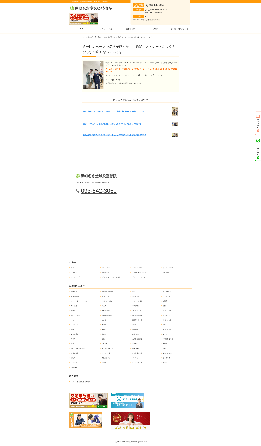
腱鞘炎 (104, 329)
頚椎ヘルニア (167, 320)
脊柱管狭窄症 (106, 358)
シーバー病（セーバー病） (79, 301)
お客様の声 (130, 29)
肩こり (134, 324)
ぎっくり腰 (166, 358)
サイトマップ (75, 277)
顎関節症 (135, 329)
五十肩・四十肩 (137, 320)
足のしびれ (135, 296)
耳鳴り (73, 339)
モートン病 (74, 324)
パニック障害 (75, 315)
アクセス (155, 29)
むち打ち (104, 343)
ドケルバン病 (106, 353)
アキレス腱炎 (167, 310)
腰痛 (164, 324)
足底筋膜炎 (74, 334)
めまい (165, 334)
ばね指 (73, 358)
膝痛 (72, 329)
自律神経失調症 (137, 339)
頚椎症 (165, 362)
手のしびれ (105, 296)
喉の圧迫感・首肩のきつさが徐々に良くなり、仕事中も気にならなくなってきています (114, 135)
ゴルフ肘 (74, 306)
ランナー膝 (166, 296)
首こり (104, 320)
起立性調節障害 (137, 315)
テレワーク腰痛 (137, 301)
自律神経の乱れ (76, 296)
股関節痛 (104, 324)
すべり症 (135, 358)
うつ (72, 320)
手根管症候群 (106, 310)
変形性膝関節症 (137, 353)
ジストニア (135, 291)
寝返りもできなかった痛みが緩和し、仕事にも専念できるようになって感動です (112, 124)
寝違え (104, 334)
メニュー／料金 (106, 29)
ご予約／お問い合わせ (179, 29)
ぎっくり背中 (167, 329)
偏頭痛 (165, 301)
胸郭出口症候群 (168, 339)
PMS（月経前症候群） (78, 348)
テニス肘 (74, 362)
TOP (81, 29)
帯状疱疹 (74, 291)
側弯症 (104, 362)
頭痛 (164, 306)
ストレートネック (107, 348)
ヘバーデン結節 (107, 301)
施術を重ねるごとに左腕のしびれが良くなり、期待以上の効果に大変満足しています (114, 111)
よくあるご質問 (168, 267)
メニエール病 (167, 291)
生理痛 (73, 343)
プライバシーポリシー (139, 277)
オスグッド (166, 315)
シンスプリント (137, 362)
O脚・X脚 (74, 367)
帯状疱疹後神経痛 (107, 291)
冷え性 (104, 306)
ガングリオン (136, 310)
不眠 (164, 348)
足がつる (135, 343)
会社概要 (166, 272)
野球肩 (73, 310)
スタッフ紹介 (106, 267)
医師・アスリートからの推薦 (111, 277)
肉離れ (165, 343)
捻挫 (103, 339)
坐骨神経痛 (135, 306)
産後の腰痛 (135, 348)
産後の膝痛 (74, 353)
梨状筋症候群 (167, 353)
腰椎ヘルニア (136, 334)
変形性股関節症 (107, 315)
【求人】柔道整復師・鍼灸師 (80, 382)
